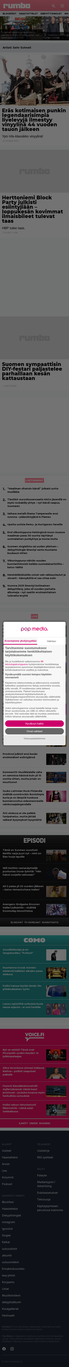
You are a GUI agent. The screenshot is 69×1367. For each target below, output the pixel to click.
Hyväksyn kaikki (34, 723)
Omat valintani (34, 731)
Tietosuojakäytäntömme (34, 738)
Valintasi (51, 641)
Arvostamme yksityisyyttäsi (20, 640)
